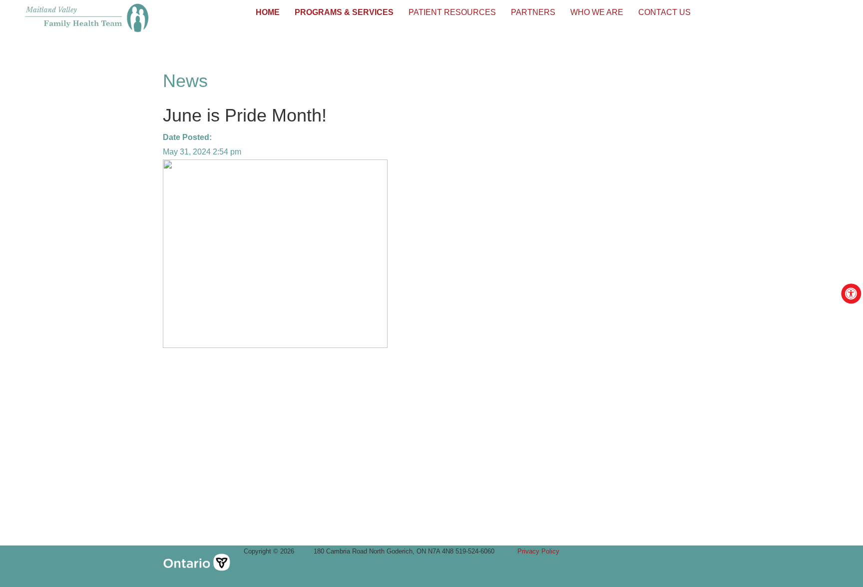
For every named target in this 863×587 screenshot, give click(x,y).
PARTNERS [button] (533, 12)
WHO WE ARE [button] (596, 12)
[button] (267, 12)
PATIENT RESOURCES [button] (452, 12)
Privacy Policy (538, 551)
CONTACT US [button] (664, 12)
